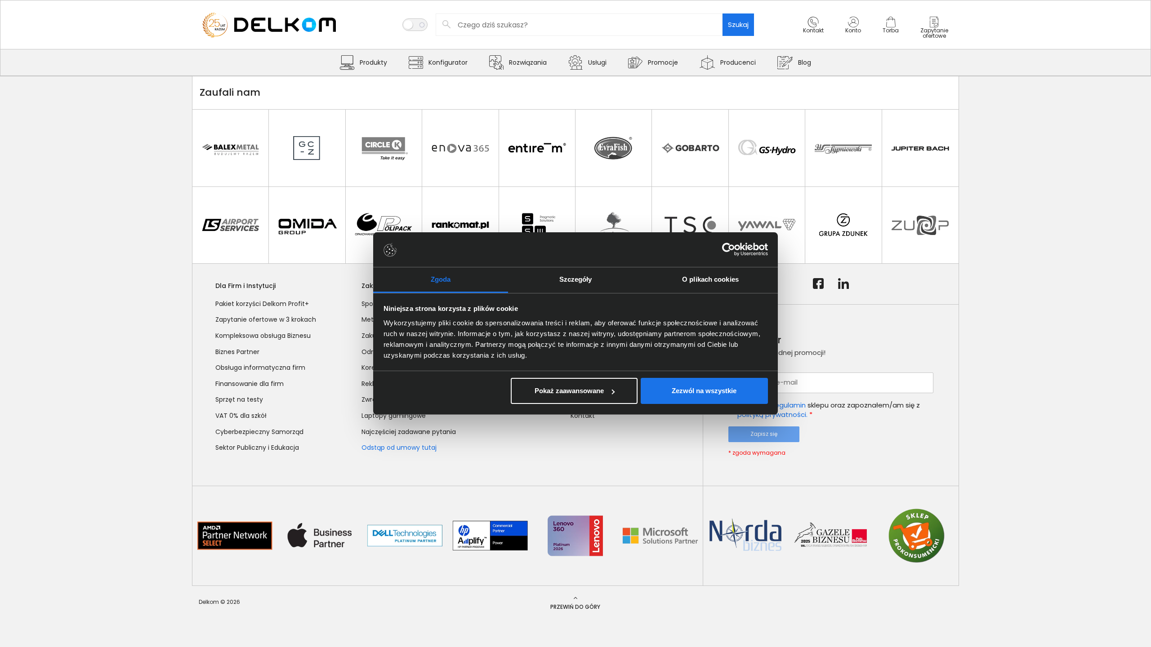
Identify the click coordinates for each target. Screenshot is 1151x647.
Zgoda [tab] (441, 279)
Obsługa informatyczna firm (260, 367)
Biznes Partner (237, 351)
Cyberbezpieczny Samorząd (259, 431)
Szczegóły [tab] (575, 279)
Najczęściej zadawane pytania (408, 431)
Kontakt (583, 415)
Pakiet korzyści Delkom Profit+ (262, 303)
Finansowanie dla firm (249, 383)
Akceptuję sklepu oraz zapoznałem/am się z (828, 409)
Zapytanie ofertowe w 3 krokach (265, 319)
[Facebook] (818, 284)
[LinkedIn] (843, 284)
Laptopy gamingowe (393, 415)
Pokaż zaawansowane (569, 390)
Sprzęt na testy (239, 399)
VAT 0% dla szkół (241, 415)
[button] (813, 33)
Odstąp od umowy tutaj (399, 447)
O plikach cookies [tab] (710, 279)
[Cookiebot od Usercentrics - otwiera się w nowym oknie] (728, 250)
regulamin (789, 405)
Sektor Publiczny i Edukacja (257, 447)
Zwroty (372, 399)
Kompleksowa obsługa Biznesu (263, 335)
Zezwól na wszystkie (704, 390)
